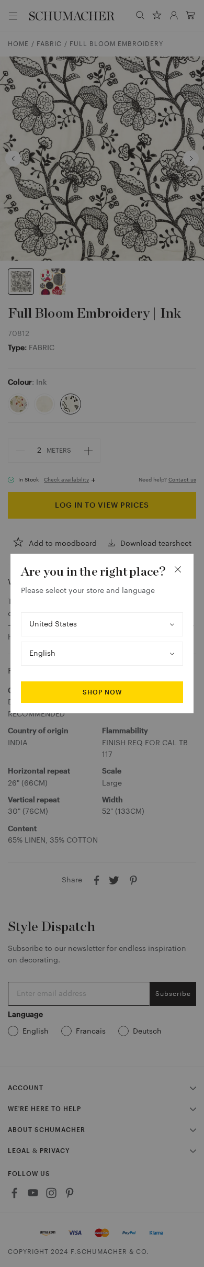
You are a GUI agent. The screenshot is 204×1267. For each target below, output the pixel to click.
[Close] (178, 569)
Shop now (102, 692)
